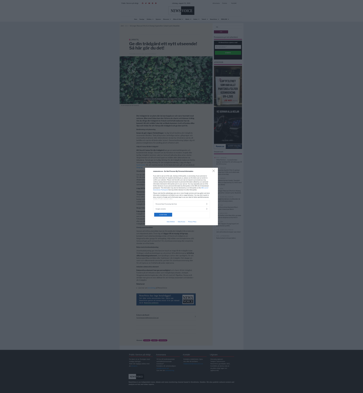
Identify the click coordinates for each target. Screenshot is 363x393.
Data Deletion (171, 221)
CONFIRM (163, 214)
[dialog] (181, 196)
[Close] (214, 171)
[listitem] (181, 204)
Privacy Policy (192, 221)
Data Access (181, 221)
